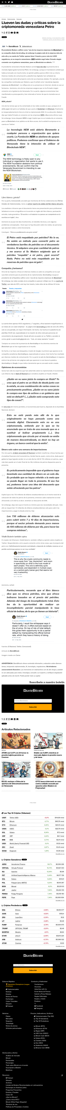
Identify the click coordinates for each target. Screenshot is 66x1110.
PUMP (4, 925)
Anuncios (37, 987)
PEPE (4, 897)
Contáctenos (39, 984)
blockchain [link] (41, 109)
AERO (4, 864)
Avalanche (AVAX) (41, 1045)
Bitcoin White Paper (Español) (16, 1102)
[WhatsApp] (5, 32)
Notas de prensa (11, 1026)
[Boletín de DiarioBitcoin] (17, 32)
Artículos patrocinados (13, 1028)
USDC (4, 829)
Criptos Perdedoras (12, 905)
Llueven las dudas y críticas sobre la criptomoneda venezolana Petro (31, 25)
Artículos (4, 19)
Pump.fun (18, 925)
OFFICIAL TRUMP (21, 928)
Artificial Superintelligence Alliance (23, 875)
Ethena (17, 910)
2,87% (36, 6)
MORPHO (5, 932)
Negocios (9, 1021)
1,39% (21, 6)
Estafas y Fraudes (12, 1092)
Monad (13, 886)
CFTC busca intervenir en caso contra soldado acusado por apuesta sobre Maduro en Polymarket (48, 784)
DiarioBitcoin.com (60, 854)
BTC (3, 821)
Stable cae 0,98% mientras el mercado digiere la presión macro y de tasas (48, 755)
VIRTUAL (5, 868)
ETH (3, 825)
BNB (3, 840)
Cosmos (18, 943)
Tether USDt (14, 818)
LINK (43, 6)
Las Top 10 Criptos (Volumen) (17, 813)
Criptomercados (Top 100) (44, 1016)
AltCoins (4, 750)
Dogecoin (13, 851)
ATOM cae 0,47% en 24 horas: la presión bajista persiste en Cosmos (15, 755)
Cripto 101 (9, 1095)
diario (22, 374)
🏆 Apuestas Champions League (17, 985)
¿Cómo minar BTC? (12, 1100)
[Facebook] (7, 32)
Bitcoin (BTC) (40, 1026)
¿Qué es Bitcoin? (12, 1097)
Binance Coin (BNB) (42, 1048)
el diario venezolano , (24, 453)
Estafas (8, 994)
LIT (3, 921)
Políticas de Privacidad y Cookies (17, 1107)
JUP (3, 890)
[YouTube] (12, 32)
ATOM (4, 943)
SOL (3, 832)
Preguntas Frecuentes (13, 1090)
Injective (14, 872)
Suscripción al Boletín (13, 1068)
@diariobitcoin (27, 46)
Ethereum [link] (51, 109)
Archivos (9, 1083)
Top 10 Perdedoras (42, 1021)
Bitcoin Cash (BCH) (42, 1036)
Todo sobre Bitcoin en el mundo (17, 1065)
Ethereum (13, 825)
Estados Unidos (39, 779)
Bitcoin (12, 821)
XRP (3, 836)
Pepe (13, 897)
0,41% (64, 6)
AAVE (4, 914)
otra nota (7, 407)
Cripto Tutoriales (11, 1001)
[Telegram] (15, 32)
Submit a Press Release (42, 994)
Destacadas (10, 1060)
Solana (12, 832)
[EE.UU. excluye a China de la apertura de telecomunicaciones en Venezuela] (16, 769)
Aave (17, 914)
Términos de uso (11, 1104)
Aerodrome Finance (18, 864)
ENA (3, 910)
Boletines (9, 1070)
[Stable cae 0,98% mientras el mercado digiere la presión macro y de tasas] (48, 741)
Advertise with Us (40, 989)
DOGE (11, 6)
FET (3, 875)
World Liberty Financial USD (19, 843)
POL (3, 883)
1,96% (3, 6)
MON (4, 886)
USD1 (4, 843)
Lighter (17, 921)
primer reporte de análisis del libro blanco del (45, 204)
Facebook (39, 1006)
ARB (3, 939)
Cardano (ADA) (40, 1040)
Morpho (18, 932)
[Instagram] (9, 32)
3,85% (50, 6)
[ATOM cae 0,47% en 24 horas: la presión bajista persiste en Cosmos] (16, 741)
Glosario (9, 1004)
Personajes (10, 1063)
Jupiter (13, 890)
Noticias (8, 992)
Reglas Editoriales (40, 996)
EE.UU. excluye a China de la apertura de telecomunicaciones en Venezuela (15, 783)
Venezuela (19, 19)
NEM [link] (33, 59)
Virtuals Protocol (17, 868)
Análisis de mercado (39, 750)
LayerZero (18, 917)
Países (8, 1016)
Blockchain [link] (57, 50)
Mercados (9, 1019)
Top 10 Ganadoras (41, 1019)
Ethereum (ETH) (41, 1028)
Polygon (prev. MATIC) (19, 883)
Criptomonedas (11, 19)
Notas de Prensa (11, 996)
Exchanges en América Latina (16, 1088)
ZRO (3, 917)
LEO (57, 6)
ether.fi (17, 936)
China (3, 779)
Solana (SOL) (40, 1038)
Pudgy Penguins (17, 894)
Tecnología (9, 1023)
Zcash (12, 847)
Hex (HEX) (39, 1043)
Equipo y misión (39, 999)
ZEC (28, 6)
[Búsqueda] (6, 2)
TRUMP (5, 928)
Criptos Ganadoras (12, 860)
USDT (4, 818)
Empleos (37, 1001)
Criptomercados (13, 989)
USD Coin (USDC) (41, 1033)
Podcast (10, 1006)
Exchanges (9, 999)
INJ (3, 872)
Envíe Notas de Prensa (42, 991)
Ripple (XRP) (39, 1031)
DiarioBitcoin (13, 46)
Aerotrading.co (41, 327)
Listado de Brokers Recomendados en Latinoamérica (24, 1085)
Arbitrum (18, 939)
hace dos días (41, 67)
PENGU (5, 894)
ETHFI (4, 936)
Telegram (39, 1008)
